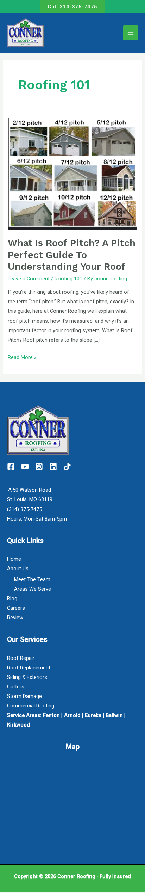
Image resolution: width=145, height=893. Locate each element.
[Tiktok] (67, 466)
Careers (16, 608)
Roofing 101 (68, 278)
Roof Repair (20, 658)
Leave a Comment (29, 278)
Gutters (15, 687)
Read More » (22, 356)
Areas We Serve (32, 589)
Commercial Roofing (30, 706)
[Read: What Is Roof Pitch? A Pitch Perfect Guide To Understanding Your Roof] (72, 173)
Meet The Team (32, 579)
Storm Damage (24, 696)
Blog (12, 598)
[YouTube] (25, 466)
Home (14, 559)
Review (15, 617)
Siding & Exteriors (27, 677)
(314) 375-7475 (24, 509)
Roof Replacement (28, 667)
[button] (72, 6)
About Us (18, 568)
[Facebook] (11, 466)
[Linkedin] (53, 466)
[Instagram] (39, 466)
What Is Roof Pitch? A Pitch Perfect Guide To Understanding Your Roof (71, 254)
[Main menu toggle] (130, 32)
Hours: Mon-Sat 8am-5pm (37, 519)
